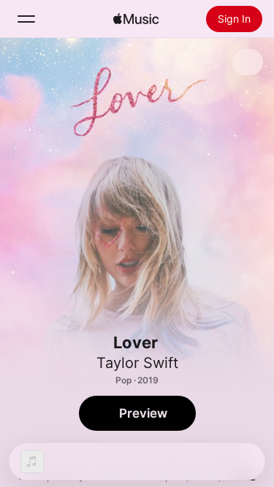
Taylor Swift (137, 363)
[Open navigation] (26, 19)
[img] (136, 19)
